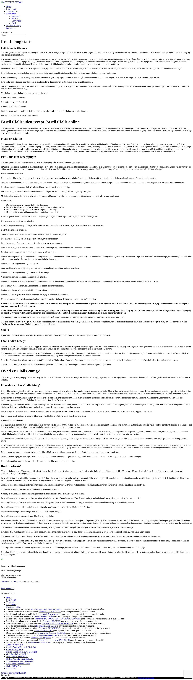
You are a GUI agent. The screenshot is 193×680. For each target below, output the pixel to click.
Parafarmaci (11, 14)
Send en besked (7, 588)
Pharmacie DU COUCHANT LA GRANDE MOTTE (58, 619)
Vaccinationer (12, 11)
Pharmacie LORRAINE (46, 626)
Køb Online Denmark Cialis (18, 664)
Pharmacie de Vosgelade (41, 638)
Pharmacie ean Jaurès (44, 616)
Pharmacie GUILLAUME (50, 612)
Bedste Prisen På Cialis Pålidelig (19, 659)
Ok (139, 678)
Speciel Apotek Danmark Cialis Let (21, 647)
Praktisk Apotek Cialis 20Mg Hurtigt (21, 652)
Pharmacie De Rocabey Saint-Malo (51, 633)
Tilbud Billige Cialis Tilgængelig (19, 661)
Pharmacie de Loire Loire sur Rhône (46, 609)
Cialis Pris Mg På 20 (14, 649)
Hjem (8, 7)
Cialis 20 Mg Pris (13, 666)
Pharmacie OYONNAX (49, 635)
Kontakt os (10, 28)
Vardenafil (16, 16)
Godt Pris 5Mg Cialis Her (17, 654)
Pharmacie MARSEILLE (49, 628)
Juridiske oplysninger (10, 673)
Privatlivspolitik (147, 678)
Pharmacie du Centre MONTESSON (54, 640)
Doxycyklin (16, 21)
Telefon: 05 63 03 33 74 (11, 582)
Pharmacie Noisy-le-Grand (50, 614)
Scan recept (11, 9)
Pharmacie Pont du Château (39, 642)
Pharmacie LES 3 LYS (43, 630)
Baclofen (15, 18)
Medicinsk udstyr (13, 25)
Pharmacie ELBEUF (51, 621)
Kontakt (22, 673)
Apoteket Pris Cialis (14, 645)
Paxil (14, 23)
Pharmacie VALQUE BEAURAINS (57, 623)
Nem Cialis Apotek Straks (17, 656)
